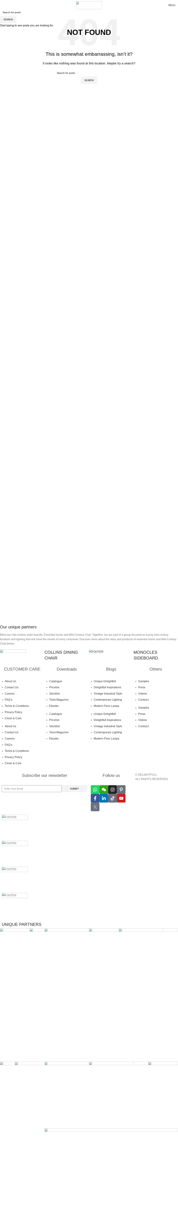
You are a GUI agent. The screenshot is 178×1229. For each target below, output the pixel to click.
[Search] (2, 5)
